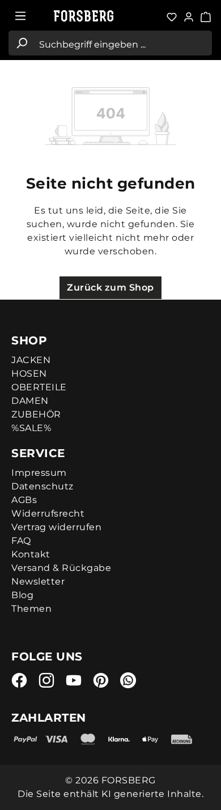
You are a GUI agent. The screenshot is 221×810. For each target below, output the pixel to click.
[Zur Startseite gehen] (91, 16)
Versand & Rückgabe (61, 567)
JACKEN (30, 360)
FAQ (21, 540)
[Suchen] (21, 43)
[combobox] (123, 43)
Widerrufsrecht (47, 513)
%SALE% (31, 428)
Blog (22, 595)
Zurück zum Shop (110, 287)
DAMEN (30, 400)
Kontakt (30, 554)
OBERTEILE (39, 387)
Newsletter (38, 581)
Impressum (39, 472)
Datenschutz (42, 486)
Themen (31, 608)
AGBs (24, 499)
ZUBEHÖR (36, 414)
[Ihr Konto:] (188, 16)
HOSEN (29, 373)
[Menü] (20, 16)
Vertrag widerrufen (56, 527)
